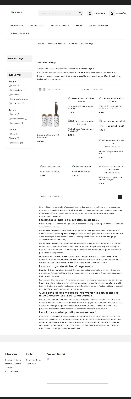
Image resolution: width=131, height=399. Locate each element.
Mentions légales (13, 364)
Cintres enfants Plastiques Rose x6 (80, 107)
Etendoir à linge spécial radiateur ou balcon (110, 107)
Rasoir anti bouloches (50, 171)
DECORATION (16, 25)
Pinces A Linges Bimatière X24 (111, 152)
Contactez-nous (33, 360)
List (44, 89)
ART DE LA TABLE (37, 25)
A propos (9, 367)
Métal (15, 138)
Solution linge (15, 58)
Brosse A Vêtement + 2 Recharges (48, 136)
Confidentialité (12, 371)
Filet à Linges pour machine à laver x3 (81, 130)
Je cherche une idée (20, 99)
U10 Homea (17, 103)
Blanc (15, 114)
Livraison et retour (13, 360)
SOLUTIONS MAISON (60, 25)
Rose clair (17, 123)
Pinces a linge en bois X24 (112, 126)
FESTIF (79, 25)
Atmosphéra (18, 90)
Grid (40, 89)
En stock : (42, 143)
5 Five (15, 85)
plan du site (31, 364)
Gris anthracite (19, 118)
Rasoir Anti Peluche (81, 171)
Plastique (17, 143)
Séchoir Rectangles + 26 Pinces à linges (110, 178)
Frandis (16, 94)
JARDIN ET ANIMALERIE (98, 25)
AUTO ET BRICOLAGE (19, 33)
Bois (14, 134)
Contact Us (65, 2)
